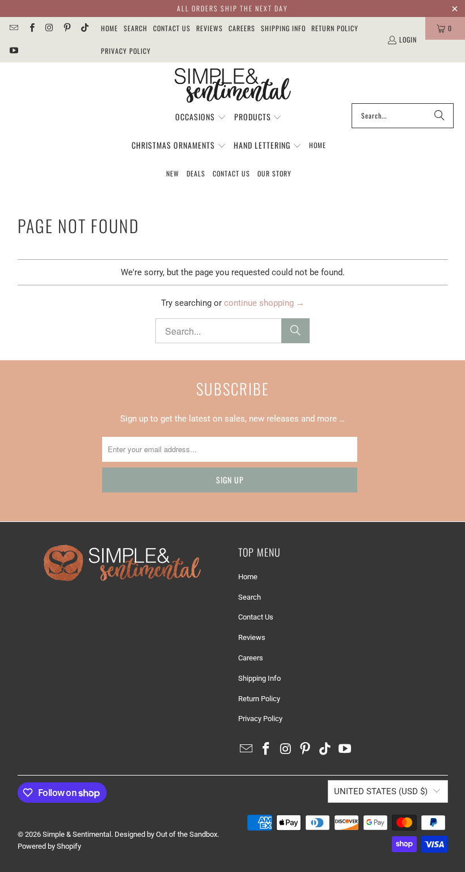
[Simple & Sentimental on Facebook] (31, 28)
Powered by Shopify (49, 846)
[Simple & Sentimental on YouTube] (13, 51)
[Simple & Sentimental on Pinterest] (66, 28)
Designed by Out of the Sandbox (166, 834)
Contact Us (172, 28)
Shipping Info (283, 28)
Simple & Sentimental (77, 834)
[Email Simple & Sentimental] (13, 28)
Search (135, 28)
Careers (242, 28)
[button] (200, 117)
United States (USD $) (381, 791)
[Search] (439, 115)
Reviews (209, 28)
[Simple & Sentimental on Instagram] (49, 28)
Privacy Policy (126, 51)
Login (408, 39)
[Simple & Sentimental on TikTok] (84, 28)
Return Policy (334, 28)
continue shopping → (264, 303)
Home (109, 28)
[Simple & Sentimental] (233, 85)
